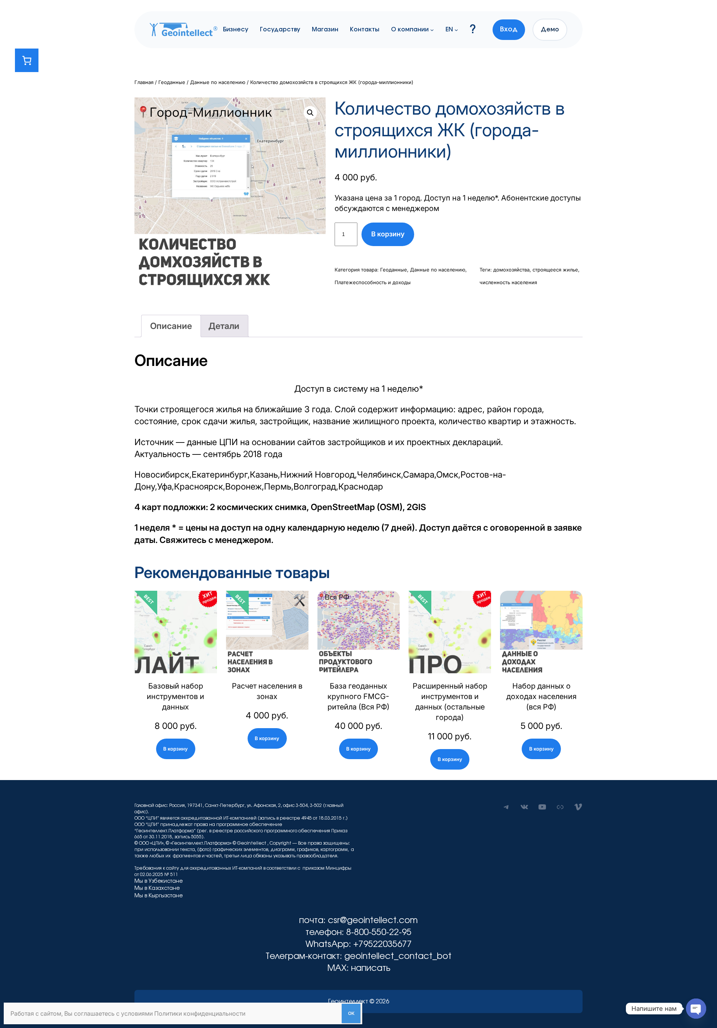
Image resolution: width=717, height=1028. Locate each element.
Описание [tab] (171, 326)
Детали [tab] (223, 326)
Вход (509, 29)
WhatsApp (327, 944)
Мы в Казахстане (157, 888)
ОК (351, 1013)
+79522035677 (382, 944)
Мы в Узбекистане (158, 881)
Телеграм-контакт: (305, 956)
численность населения (508, 282)
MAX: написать (358, 968)
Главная (143, 82)
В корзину (387, 234)
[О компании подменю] (432, 29)
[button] (310, 112)
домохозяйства (511, 270)
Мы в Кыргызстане (158, 895)
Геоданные (171, 82)
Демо (550, 29)
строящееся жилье (555, 270)
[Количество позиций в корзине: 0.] (26, 60)
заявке (568, 527)
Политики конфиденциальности (199, 1013)
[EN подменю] (456, 29)
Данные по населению (217, 82)
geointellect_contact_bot (397, 956)
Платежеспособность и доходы (373, 282)
